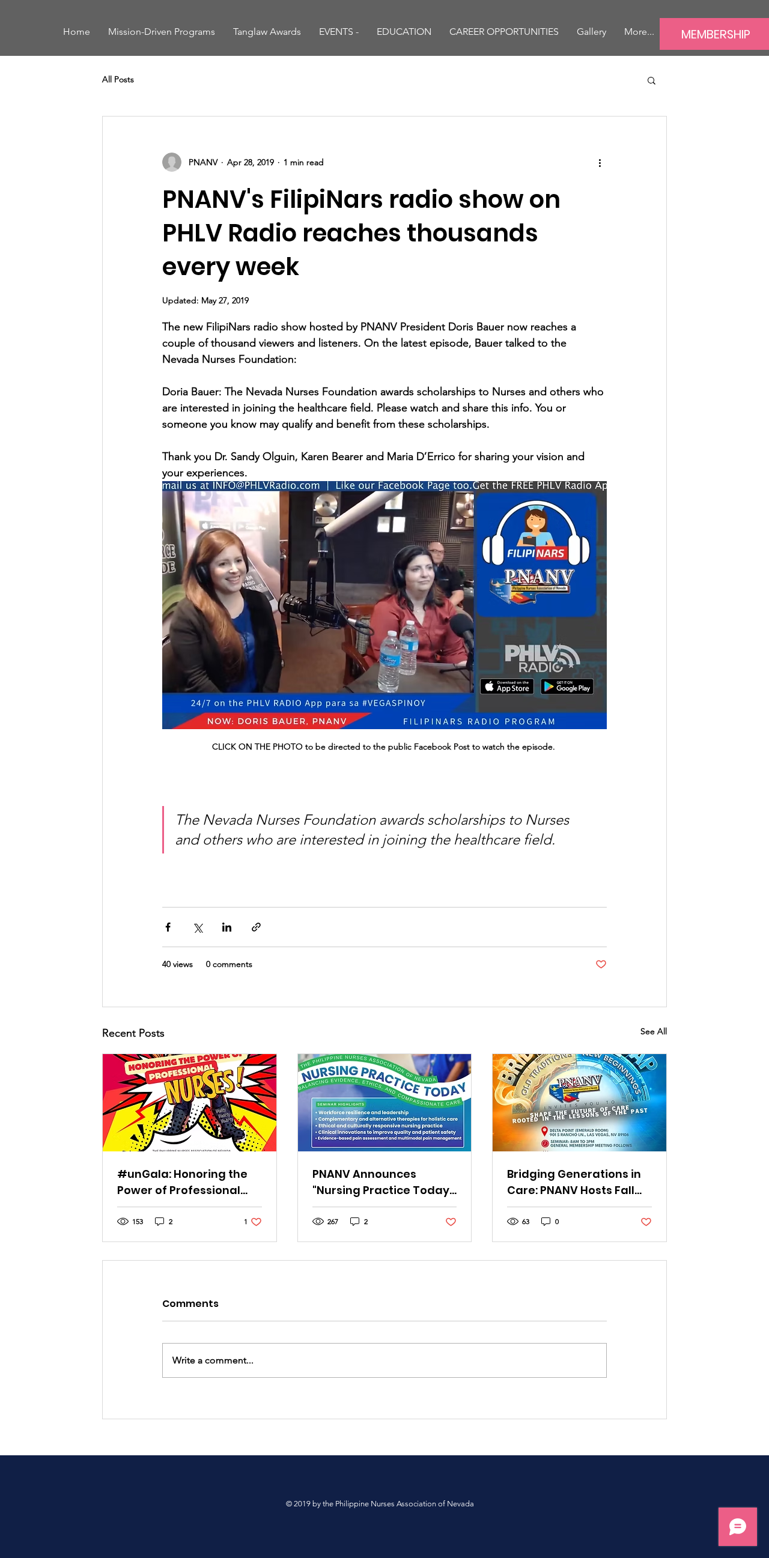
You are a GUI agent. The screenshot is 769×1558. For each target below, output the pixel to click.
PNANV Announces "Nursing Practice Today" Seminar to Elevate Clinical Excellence (383, 1182)
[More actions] (599, 162)
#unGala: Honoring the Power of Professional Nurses (182, 1182)
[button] (339, 31)
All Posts (118, 79)
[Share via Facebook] (168, 927)
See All (653, 1031)
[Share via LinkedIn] (227, 927)
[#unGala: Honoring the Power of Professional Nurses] (189, 1102)
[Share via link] (256, 927)
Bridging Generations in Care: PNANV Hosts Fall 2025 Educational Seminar (574, 1182)
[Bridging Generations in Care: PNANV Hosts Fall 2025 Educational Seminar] (579, 1102)
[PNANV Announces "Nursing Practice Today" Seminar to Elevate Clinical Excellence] (385, 1102)
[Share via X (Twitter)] (197, 927)
